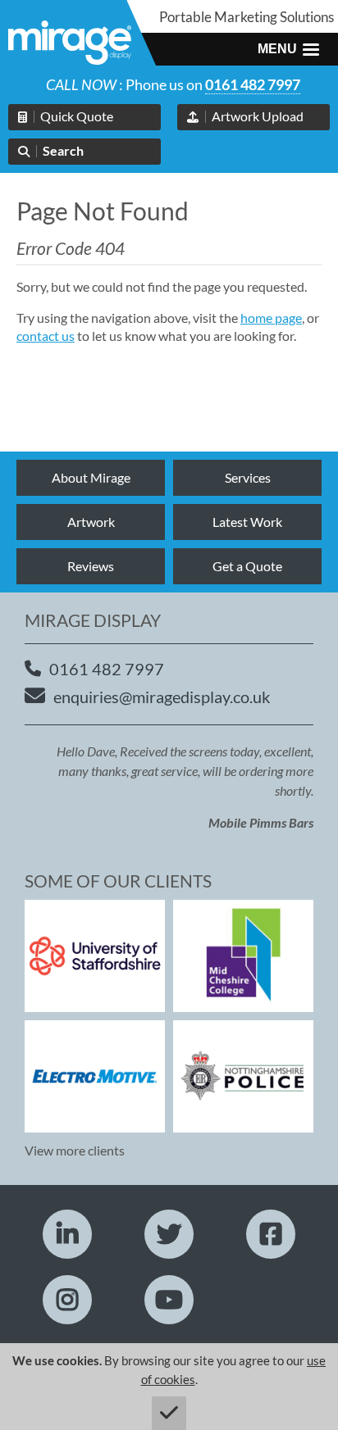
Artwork (91, 521)
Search (63, 150)
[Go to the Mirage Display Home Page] (69, 45)
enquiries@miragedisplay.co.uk (161, 696)
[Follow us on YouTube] (169, 1299)
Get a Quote (247, 566)
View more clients (75, 1150)
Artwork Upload (258, 116)
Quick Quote (76, 116)
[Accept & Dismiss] (169, 1413)
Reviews (90, 566)
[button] (288, 49)
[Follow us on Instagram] (67, 1299)
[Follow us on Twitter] (169, 1234)
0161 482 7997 (252, 84)
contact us (45, 335)
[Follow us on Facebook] (270, 1234)
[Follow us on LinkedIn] (67, 1234)
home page (271, 317)
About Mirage (91, 477)
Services (248, 477)
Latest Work (247, 521)
